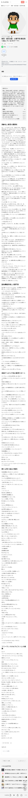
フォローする (10, 43)
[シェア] (5, 44)
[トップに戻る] (25, 785)
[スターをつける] (2, 43)
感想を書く (14, 79)
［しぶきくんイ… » (21, 760)
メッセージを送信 (13, 46)
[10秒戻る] (10, 795)
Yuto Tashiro (3, 54)
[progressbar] (14, 792)
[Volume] (7, 795)
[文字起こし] (11, 36)
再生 (5, 46)
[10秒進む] (18, 795)
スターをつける (5, 742)
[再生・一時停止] (14, 795)
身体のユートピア (5, 5)
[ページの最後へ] (25, 789)
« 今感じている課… (6, 760)
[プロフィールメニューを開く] (26, 2)
